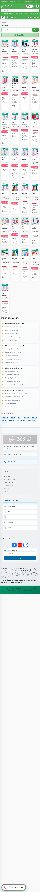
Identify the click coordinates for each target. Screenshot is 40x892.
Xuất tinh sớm (34, 13)
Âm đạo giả (19, 13)
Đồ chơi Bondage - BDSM (30, 1)
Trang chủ (3, 22)
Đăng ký (20, 558)
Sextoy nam (31, 420)
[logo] (8, 7)
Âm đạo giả (5, 417)
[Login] (37, 6)
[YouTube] (20, 545)
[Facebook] (14, 545)
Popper (23, 420)
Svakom (4, 424)
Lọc (35, 30)
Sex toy (4, 420)
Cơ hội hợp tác (7, 488)
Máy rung (11, 13)
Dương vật (5, 13)
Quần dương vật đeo (15, 1)
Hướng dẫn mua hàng (9, 479)
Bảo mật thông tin (8, 485)
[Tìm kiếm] (37, 10)
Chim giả (26, 417)
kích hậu (26, 13)
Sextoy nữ (34, 417)
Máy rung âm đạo (14, 420)
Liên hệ (6, 492)
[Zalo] (25, 545)
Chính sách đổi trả (8, 482)
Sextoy (13, 417)
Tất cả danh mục (8, 476)
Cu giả (19, 417)
